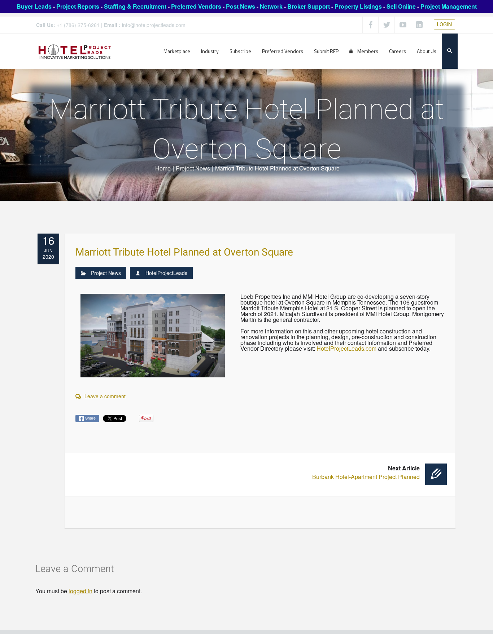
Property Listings (358, 6)
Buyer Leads (34, 6)
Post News (240, 6)
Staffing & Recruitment (135, 6)
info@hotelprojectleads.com (154, 24)
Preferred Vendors (196, 6)
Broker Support (308, 6)
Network (271, 6)
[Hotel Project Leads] (75, 51)
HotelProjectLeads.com (346, 348)
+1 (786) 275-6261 (78, 24)
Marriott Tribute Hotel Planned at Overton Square (184, 252)
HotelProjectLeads (166, 272)
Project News (193, 168)
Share (90, 418)
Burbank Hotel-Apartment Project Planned (366, 472)
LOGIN (444, 24)
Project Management (448, 6)
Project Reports (77, 6)
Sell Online (401, 6)
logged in (80, 591)
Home (163, 168)
